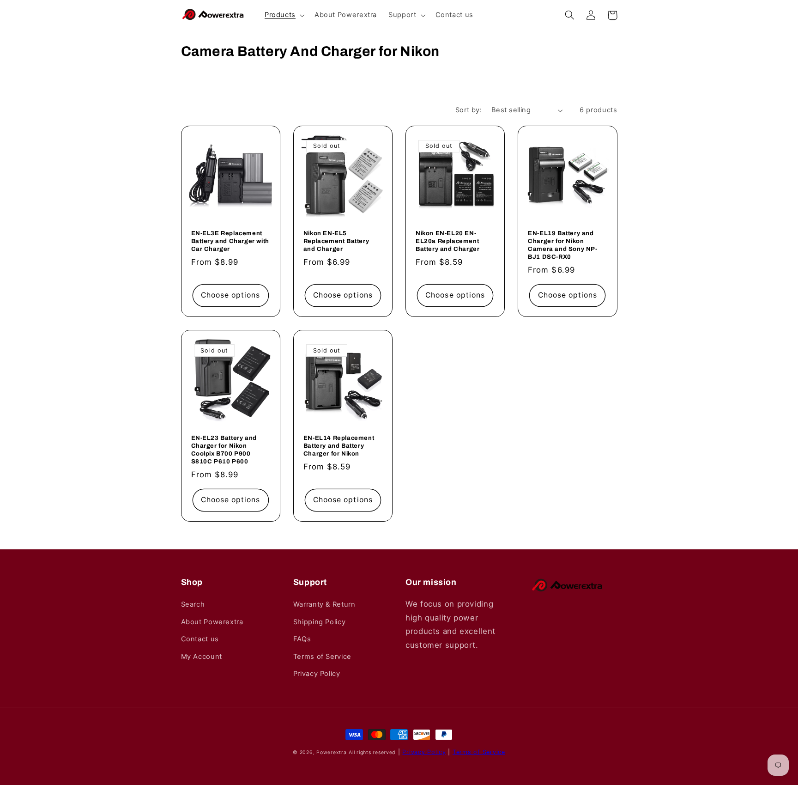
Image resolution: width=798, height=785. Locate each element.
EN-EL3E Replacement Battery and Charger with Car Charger (230, 241)
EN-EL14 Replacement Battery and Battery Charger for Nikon (338, 446)
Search (193, 604)
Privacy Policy (316, 673)
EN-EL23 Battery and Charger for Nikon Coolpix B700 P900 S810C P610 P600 (224, 450)
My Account (201, 656)
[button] (283, 15)
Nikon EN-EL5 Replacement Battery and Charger (336, 241)
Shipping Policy (319, 622)
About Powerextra (212, 622)
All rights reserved (372, 752)
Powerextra (331, 752)
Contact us (200, 639)
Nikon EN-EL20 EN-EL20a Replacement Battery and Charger (447, 241)
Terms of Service (322, 656)
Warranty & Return (324, 604)
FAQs (302, 639)
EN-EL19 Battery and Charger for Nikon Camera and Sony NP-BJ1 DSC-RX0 (562, 245)
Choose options (230, 295)
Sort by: (468, 110)
